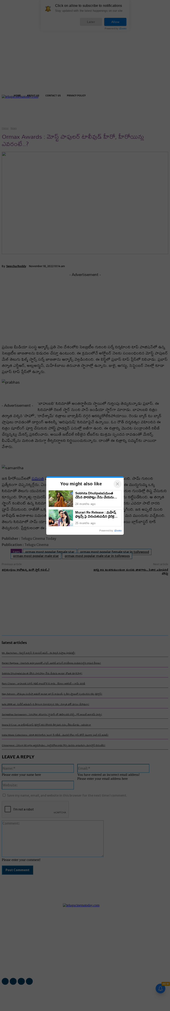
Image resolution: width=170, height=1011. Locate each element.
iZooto (118, 530)
